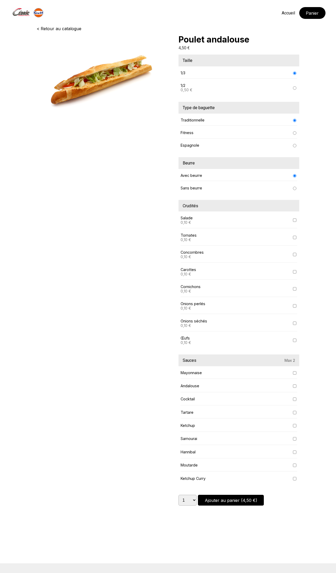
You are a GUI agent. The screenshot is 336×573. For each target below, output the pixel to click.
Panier (312, 13)
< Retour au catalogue (59, 28)
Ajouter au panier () (231, 500)
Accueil (288, 12)
